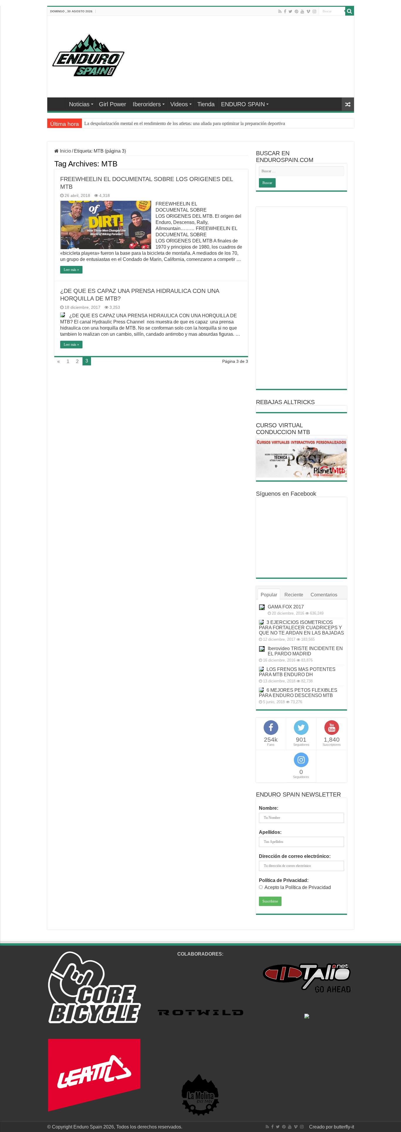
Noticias (79, 104)
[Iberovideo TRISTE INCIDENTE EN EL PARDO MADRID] (262, 649)
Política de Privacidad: (284, 880)
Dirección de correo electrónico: (295, 856)
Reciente (293, 594)
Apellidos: (270, 832)
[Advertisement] (301, 298)
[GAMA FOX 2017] (262, 607)
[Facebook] (285, 11)
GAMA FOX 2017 (286, 606)
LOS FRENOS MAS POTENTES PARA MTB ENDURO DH (297, 672)
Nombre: (268, 808)
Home (57, 103)
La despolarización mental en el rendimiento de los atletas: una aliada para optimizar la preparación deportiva (184, 123)
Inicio (65, 151)
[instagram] (314, 11)
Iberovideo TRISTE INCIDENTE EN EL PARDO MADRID (305, 651)
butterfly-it (344, 1126)
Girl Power (112, 104)
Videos (179, 104)
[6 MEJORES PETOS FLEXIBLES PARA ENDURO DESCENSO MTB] (261, 690)
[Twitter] (290, 11)
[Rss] (280, 11)
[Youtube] (302, 11)
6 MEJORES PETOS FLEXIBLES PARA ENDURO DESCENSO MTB (298, 693)
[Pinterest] (296, 11)
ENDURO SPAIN (243, 104)
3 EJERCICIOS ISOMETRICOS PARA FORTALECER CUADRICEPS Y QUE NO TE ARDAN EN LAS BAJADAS (301, 627)
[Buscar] (349, 11)
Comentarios (324, 594)
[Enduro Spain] (88, 54)
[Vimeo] (308, 11)
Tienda (206, 104)
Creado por (321, 1126)
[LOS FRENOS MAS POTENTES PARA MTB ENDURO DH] (261, 669)
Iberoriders (147, 104)
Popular (269, 594)
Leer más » (71, 270)
